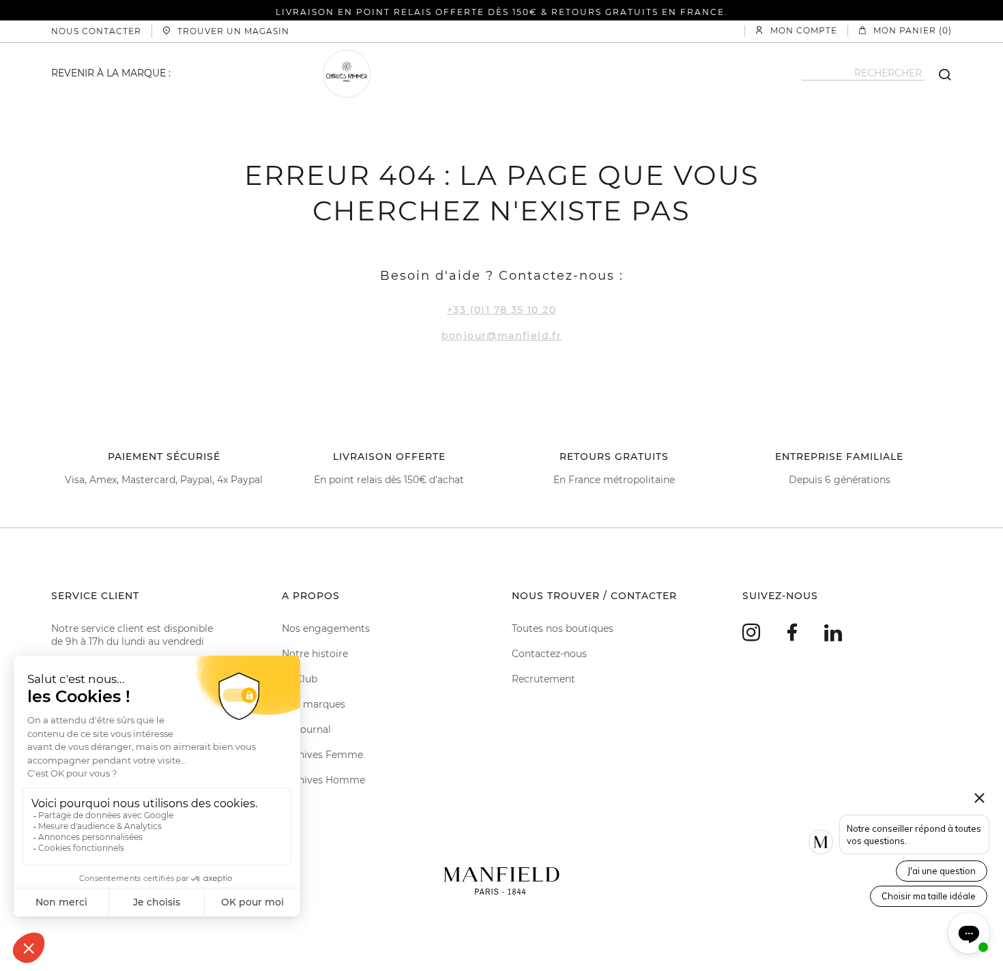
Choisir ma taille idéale (929, 895)
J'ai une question (941, 870)
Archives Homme (323, 780)
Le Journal (306, 729)
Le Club (299, 679)
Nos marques (313, 704)
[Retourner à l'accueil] (501, 879)
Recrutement (543, 679)
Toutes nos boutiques (562, 628)
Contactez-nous (549, 654)
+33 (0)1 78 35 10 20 (501, 310)
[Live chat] (968, 932)
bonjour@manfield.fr (501, 336)
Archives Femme (322, 755)
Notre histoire (315, 654)
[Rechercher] (938, 74)
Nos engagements (326, 628)
